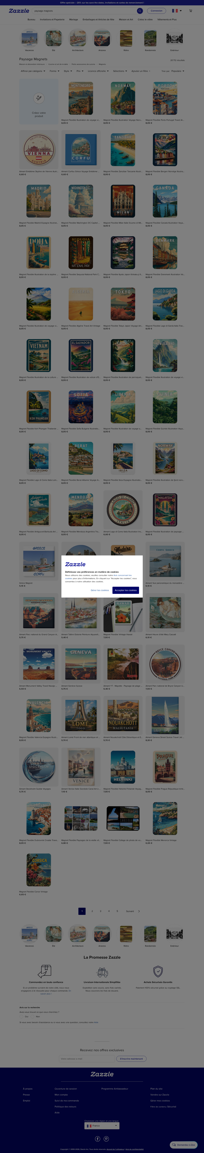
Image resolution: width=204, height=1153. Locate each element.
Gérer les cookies (100, 590)
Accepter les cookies (126, 590)
